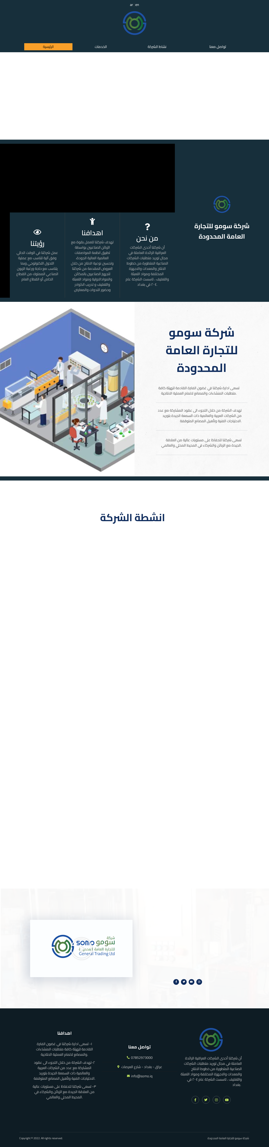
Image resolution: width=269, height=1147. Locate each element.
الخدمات (101, 46)
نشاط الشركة (157, 46)
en (137, 4)
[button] (158, 46)
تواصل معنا (217, 46)
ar (131, 4)
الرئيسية (48, 46)
